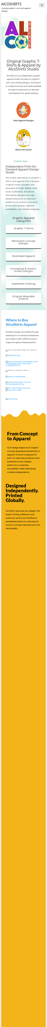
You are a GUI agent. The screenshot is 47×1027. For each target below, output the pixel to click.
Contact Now (20, 161)
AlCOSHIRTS (11, 3)
